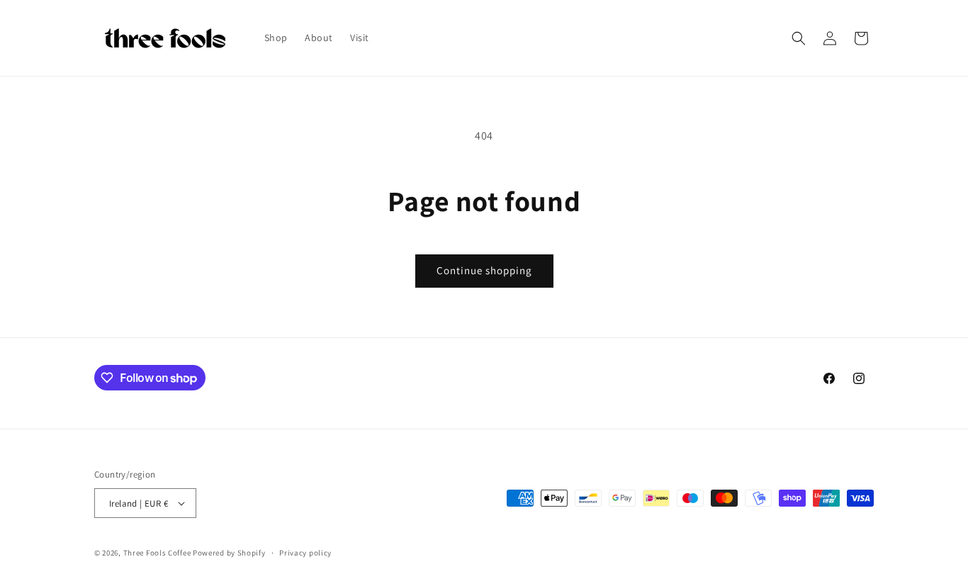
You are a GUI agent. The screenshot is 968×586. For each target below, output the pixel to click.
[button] (798, 38)
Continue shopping (484, 270)
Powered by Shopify (229, 553)
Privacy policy (305, 553)
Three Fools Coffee (157, 553)
